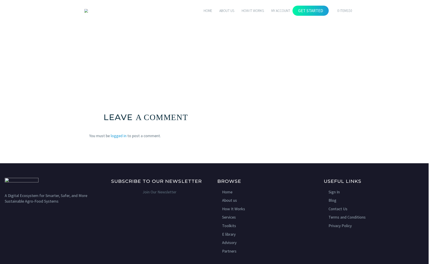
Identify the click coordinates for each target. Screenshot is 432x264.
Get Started (310, 10)
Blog (332, 200)
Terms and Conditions (347, 217)
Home (208, 10)
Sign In (334, 192)
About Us (226, 10)
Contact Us (337, 208)
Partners (229, 251)
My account (280, 10)
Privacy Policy (340, 225)
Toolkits (229, 225)
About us (229, 200)
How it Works (253, 10)
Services (229, 217)
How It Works (233, 208)
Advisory (229, 242)
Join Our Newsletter (159, 192)
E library (229, 234)
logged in (118, 135)
